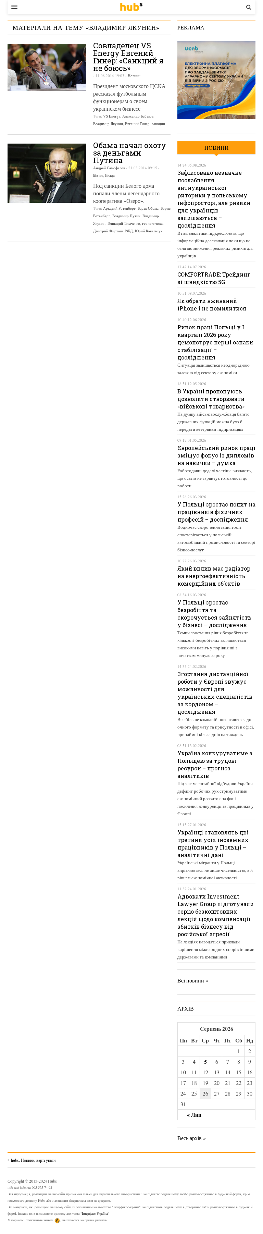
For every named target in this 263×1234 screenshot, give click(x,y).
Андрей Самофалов (109, 167)
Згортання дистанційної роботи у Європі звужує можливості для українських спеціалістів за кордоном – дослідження (214, 692)
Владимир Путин (126, 215)
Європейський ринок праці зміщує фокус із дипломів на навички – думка (216, 455)
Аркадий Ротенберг (119, 208)
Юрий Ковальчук (148, 230)
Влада (110, 175)
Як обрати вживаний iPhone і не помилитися (211, 304)
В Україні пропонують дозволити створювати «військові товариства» (211, 399)
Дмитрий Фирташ (108, 230)
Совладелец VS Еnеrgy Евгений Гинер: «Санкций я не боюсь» (128, 56)
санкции (158, 123)
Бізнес (98, 175)
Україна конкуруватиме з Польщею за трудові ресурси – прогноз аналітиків (214, 764)
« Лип (194, 1115)
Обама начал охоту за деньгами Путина (129, 152)
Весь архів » (191, 1137)
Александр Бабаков (137, 116)
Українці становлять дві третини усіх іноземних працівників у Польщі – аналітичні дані (213, 843)
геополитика (152, 223)
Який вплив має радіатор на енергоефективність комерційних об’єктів (213, 576)
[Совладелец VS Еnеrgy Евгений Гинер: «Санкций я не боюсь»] (47, 67)
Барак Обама (148, 208)
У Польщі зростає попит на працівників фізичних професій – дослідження (216, 512)
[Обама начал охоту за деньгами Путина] (47, 173)
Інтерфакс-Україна (95, 1213)
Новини (134, 75)
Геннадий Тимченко (124, 223)
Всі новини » (192, 980)
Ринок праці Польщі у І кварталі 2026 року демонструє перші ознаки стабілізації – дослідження (215, 342)
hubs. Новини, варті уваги (131, 7)
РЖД (129, 230)
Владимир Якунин (108, 123)
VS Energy (111, 116)
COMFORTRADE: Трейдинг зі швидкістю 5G (213, 278)
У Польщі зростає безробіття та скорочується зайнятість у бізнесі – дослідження (214, 613)
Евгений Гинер (137, 123)
